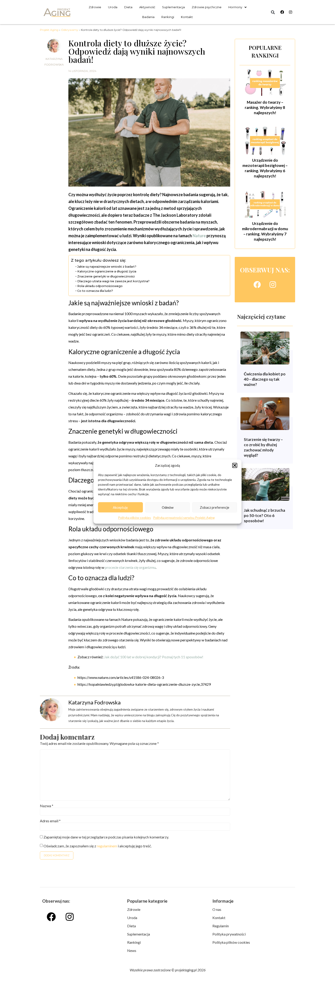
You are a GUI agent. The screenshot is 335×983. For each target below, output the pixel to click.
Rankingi (167, 17)
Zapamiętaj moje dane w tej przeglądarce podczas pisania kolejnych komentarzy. (106, 837)
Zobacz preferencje (214, 507)
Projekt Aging (49, 30)
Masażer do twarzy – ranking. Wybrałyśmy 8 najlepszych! (265, 107)
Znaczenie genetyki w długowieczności (106, 276)
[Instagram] (290, 12)
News (131, 950)
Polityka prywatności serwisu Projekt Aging (184, 517)
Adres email (50, 821)
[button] (234, 465)
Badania (148, 17)
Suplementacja (173, 7)
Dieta (128, 7)
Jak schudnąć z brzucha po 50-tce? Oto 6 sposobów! (264, 515)
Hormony (235, 7)
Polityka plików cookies (134, 517)
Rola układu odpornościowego (100, 286)
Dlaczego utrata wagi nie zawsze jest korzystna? (113, 281)
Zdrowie (95, 7)
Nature (199, 235)
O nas (216, 909)
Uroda (112, 7)
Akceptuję (120, 507)
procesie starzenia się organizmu (130, 567)
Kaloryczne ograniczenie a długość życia (106, 271)
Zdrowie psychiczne (207, 7)
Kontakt (187, 17)
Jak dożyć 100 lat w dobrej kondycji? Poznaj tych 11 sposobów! (153, 657)
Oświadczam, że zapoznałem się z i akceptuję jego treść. (98, 846)
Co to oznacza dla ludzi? (95, 291)
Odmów (167, 507)
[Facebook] (282, 12)
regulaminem (107, 846)
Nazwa (46, 806)
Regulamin (220, 926)
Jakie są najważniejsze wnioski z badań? (106, 266)
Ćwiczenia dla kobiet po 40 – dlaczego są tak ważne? (265, 379)
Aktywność (147, 7)
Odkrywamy (69, 30)
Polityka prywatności (229, 934)
